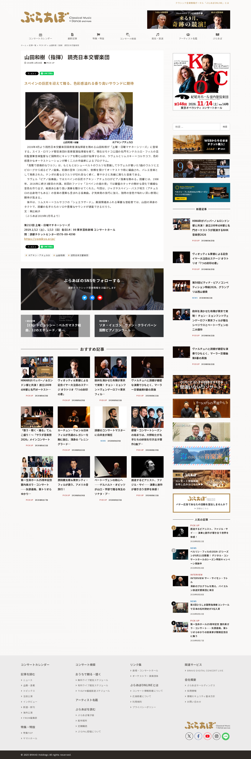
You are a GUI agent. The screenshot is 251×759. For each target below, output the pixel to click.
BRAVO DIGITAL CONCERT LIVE (205, 670)
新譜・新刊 (29, 707)
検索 (225, 126)
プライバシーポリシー (144, 707)
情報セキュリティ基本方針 (201, 696)
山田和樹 (60, 255)
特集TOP (28, 732)
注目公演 (28, 696)
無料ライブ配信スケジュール (93, 680)
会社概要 (190, 680)
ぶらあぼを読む (85, 709)
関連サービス (193, 665)
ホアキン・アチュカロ (39, 255)
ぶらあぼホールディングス (201, 685)
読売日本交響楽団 (79, 255)
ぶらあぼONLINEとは (144, 685)
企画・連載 (29, 685)
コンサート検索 (85, 665)
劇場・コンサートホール (145, 670)
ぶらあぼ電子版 (86, 715)
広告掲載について (142, 696)
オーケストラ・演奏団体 (145, 676)
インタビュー (30, 701)
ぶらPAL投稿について (89, 731)
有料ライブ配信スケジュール (93, 685)
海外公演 (28, 712)
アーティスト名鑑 (86, 700)
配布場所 (82, 720)
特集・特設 (28, 727)
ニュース (27, 680)
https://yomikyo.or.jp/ (39, 239)
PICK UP (50, 62)
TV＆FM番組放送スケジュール (94, 690)
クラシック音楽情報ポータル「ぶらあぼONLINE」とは (202, 2)
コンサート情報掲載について (148, 690)
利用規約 (137, 701)
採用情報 (192, 690)
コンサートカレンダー (35, 665)
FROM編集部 (30, 717)
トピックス (29, 690)
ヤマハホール (30, 738)
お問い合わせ (194, 701)
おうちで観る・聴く (88, 674)
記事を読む (28, 674)
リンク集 (136, 665)
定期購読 (82, 726)
